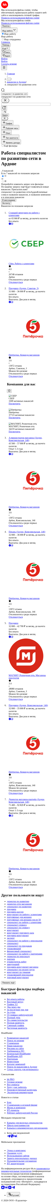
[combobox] (14, 93)
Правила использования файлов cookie (20, 23)
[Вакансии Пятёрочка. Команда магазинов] (29, 329)
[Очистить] (5, 100)
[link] (6, 52)
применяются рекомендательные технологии (25, 1169)
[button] (4, 58)
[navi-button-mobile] (4, 67)
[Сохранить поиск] (4, 108)
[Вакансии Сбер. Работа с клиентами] (29, 243)
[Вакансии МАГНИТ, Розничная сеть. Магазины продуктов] (29, 656)
